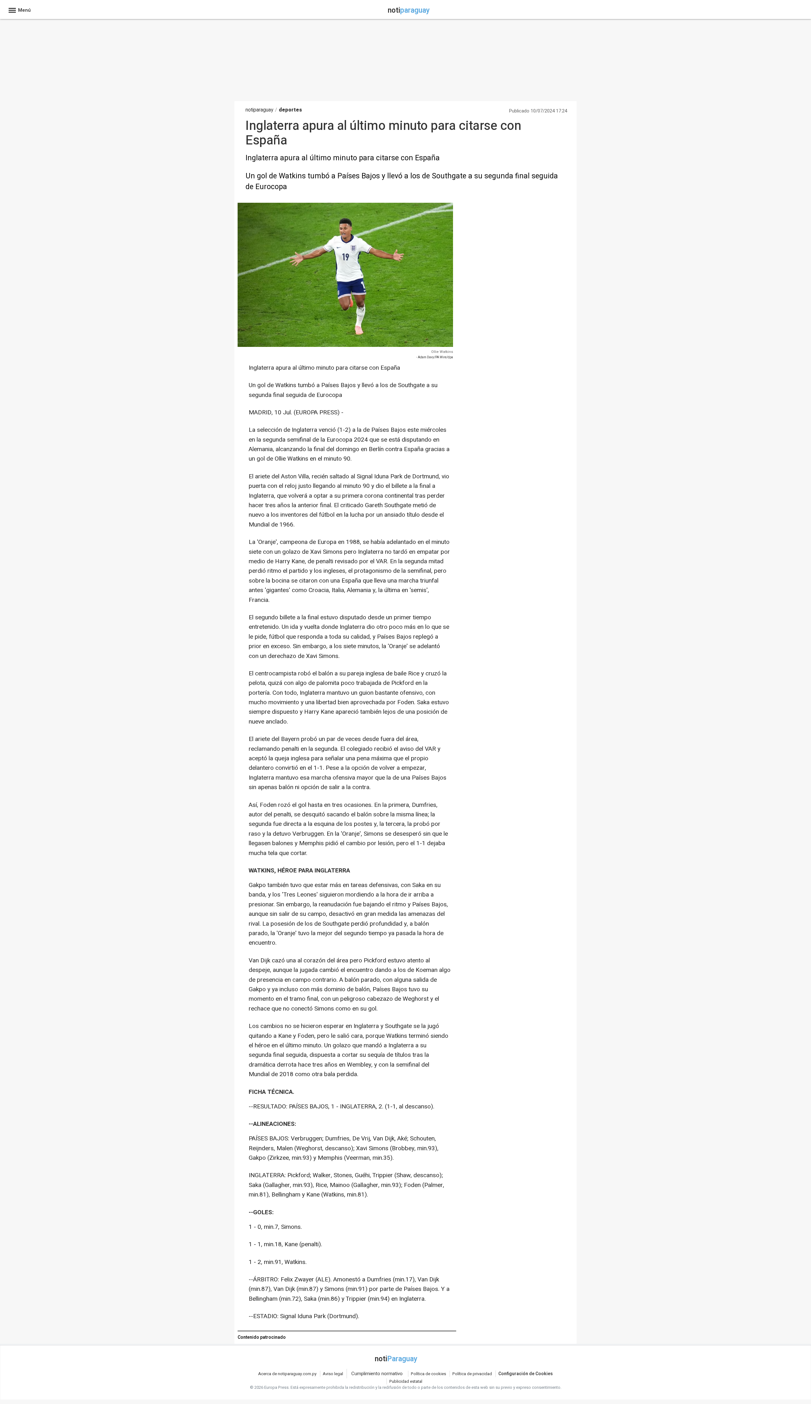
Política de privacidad (472, 1374)
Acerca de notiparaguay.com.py (287, 1374)
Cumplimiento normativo (377, 1373)
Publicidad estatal (405, 1381)
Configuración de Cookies (525, 1373)
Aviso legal (333, 1374)
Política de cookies (428, 1374)
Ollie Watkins (442, 351)
